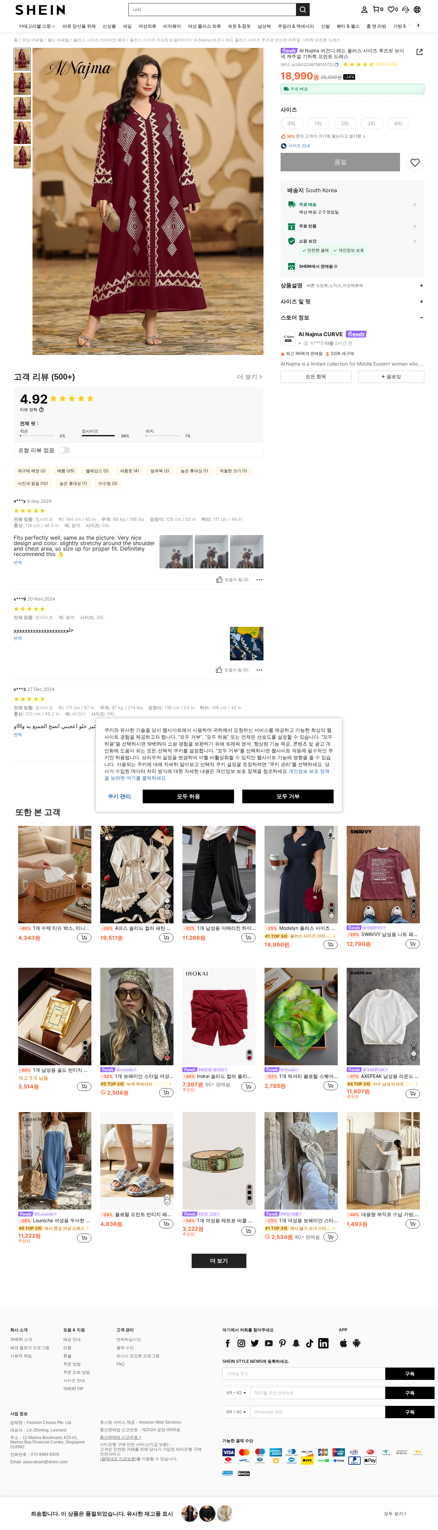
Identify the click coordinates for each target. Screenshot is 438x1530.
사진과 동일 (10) (33, 483)
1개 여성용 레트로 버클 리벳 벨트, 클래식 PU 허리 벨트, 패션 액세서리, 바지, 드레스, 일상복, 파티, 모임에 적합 (220, 1220)
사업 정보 (19, 1413)
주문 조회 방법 (76, 1372)
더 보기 (219, 1261)
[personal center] (364, 9)
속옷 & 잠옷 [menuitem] (239, 26)
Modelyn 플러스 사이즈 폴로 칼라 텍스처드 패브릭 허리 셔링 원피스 (302, 928)
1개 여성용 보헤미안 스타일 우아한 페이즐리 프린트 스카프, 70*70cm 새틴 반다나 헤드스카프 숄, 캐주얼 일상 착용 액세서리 (302, 1220)
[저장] (415, 162)
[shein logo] (40, 9)
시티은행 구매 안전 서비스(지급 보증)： (136, 1444)
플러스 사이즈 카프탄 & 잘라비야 (160, 40)
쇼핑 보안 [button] (308, 241)
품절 (340, 162)
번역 (18, 562)
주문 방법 (72, 1364)
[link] (378, 9)
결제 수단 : (126, 1347)
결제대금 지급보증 (118, 1458)
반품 (67, 1347)
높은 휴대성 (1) (194, 470)
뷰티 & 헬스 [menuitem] (348, 26)
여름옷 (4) (129, 470)
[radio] (292, 124)
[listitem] (54, 891)
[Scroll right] (418, 25)
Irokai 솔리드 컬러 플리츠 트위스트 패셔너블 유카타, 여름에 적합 (220, 1076)
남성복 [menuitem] (264, 26)
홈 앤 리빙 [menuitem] (376, 26)
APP (343, 1330)
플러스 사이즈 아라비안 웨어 (99, 40)
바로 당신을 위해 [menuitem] (79, 26)
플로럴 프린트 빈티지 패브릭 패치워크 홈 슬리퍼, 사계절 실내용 (137, 1214)
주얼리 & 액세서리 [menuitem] (296, 26)
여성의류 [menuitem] (147, 26)
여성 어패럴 (32, 40)
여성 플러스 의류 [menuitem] (204, 26)
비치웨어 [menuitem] (172, 26)
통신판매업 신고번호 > (120, 1437)
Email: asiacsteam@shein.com (38, 1462)
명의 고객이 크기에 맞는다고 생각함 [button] (324, 136)
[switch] (64, 450)
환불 (67, 1356)
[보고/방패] (259, 580)
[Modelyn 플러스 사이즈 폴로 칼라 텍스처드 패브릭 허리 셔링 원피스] (301, 874)
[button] (405, 9)
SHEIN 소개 (21, 1339)
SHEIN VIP (73, 1388)
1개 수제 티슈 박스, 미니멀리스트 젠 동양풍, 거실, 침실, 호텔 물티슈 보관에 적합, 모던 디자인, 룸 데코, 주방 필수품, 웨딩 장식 (55, 928)
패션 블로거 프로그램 (29, 1347)
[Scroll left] (410, 25)
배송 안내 (72, 1339)
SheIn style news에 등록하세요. (255, 1361)
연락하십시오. (129, 1339)
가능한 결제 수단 (237, 1441)
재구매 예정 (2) (32, 470)
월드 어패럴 (58, 40)
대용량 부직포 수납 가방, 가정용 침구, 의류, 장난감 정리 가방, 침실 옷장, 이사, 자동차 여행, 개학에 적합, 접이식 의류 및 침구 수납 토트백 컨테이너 (384, 1214)
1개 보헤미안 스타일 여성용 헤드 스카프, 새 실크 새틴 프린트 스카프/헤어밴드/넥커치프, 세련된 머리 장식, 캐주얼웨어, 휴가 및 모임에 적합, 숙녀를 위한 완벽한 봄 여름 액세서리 (137, 1076)
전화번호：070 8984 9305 (34, 1454)
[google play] (356, 1346)
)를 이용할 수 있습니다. (156, 1458)
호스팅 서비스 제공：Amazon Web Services (140, 1422)
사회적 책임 (21, 1356)
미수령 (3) (108, 483)
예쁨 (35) (65, 470)
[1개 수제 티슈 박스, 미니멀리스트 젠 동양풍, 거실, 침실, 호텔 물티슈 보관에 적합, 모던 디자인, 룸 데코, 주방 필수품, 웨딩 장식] (54, 874)
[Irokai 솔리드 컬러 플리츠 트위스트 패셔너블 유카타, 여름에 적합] (219, 1016)
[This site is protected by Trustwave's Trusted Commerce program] (227, 1473)
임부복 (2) (160, 470)
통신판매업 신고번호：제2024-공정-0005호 (140, 1429)
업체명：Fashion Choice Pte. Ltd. (41, 1422)
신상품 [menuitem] (109, 26)
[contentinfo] (328, 1456)
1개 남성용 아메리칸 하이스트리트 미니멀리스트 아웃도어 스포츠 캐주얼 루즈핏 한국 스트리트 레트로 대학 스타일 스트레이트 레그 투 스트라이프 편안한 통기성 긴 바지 (220, 928)
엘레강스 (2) (97, 470)
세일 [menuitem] (127, 26)
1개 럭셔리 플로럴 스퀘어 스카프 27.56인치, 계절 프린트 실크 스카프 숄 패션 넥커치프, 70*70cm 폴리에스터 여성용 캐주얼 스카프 (302, 1076)
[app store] (343, 1346)
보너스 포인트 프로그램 (137, 1356)
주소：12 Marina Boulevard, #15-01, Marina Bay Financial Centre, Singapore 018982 (47, 1442)
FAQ (120, 1364)
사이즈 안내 (74, 1380)
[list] (277, 1343)
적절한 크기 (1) (233, 470)
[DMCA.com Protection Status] (244, 1473)
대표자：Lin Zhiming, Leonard (38, 1430)
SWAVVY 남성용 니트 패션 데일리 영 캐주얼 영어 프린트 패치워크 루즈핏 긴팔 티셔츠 (384, 934)
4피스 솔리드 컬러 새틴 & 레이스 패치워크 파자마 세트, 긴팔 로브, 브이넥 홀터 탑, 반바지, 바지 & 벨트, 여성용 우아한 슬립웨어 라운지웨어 (137, 928)
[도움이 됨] (219, 580)
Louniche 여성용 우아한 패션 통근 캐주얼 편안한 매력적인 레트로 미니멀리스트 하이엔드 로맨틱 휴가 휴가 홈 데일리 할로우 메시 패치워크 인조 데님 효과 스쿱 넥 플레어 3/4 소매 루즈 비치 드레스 (55, 1220)
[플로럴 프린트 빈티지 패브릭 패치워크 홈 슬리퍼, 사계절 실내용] (136, 1161)
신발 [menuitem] (325, 26)
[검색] (303, 9)
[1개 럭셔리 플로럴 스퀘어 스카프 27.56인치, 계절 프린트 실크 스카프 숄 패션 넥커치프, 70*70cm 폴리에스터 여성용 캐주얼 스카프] (301, 1016)
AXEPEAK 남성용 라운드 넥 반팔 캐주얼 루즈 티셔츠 (384, 1076)
